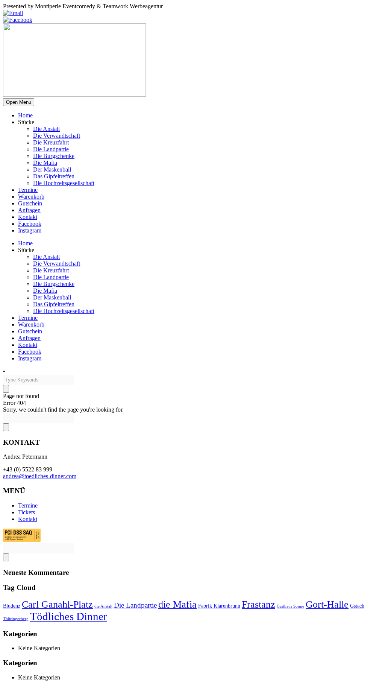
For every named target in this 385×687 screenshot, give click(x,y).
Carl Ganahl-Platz (57, 604)
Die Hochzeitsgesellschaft (63, 183)
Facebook (29, 223)
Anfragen (29, 210)
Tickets (26, 512)
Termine (28, 190)
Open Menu (18, 102)
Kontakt (27, 217)
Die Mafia (45, 163)
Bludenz (11, 606)
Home (25, 115)
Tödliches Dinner (68, 616)
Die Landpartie (51, 149)
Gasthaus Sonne (290, 606)
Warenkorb (31, 196)
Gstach (357, 606)
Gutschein (30, 203)
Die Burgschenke (53, 156)
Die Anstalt (46, 129)
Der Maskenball (52, 169)
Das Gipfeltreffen (53, 176)
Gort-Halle (327, 604)
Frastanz (258, 604)
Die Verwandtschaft (56, 135)
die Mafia (177, 604)
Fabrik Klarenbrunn (219, 606)
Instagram (29, 230)
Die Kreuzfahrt (51, 142)
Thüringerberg (16, 619)
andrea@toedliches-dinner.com (39, 476)
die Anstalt (103, 606)
